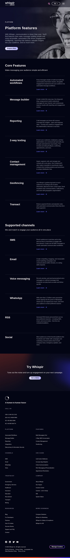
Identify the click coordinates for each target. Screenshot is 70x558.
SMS (12, 240)
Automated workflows (16, 81)
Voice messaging (20, 278)
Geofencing (17, 183)
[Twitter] (14, 542)
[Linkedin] (10, 542)
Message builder (19, 99)
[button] (49, 4)
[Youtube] (17, 542)
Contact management (17, 163)
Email (13, 259)
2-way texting (18, 140)
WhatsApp (16, 298)
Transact (15, 204)
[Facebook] (6, 542)
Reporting (16, 121)
